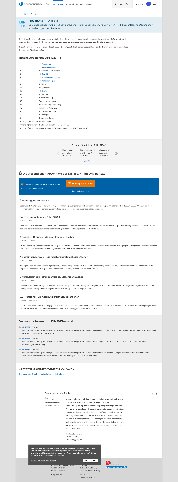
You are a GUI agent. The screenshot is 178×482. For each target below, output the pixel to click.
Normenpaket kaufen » (82, 183)
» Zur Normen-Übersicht (29, 14)
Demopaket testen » (80, 191)
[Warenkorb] (127, 3)
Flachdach (52, 374)
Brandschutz (37, 374)
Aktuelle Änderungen (74, 4)
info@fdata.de (56, 475)
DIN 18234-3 (26, 338)
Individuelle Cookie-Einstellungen (43, 460)
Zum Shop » (89, 161)
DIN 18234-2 (26, 327)
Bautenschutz (25, 374)
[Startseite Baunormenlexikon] (34, 3)
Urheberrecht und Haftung (90, 471)
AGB (83, 475)
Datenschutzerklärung (88, 468)
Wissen (89, 4)
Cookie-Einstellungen (87, 478)
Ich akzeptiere (90, 460)
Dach (45, 374)
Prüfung (60, 374)
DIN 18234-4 (26, 349)
